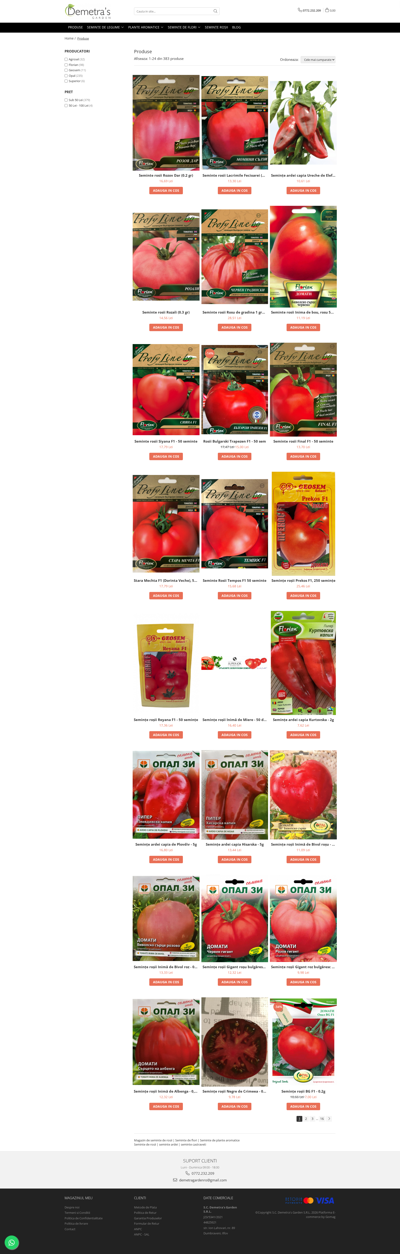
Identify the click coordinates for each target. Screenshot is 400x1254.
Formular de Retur (146, 1223)
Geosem (74, 70)
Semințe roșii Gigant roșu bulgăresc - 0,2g (235, 966)
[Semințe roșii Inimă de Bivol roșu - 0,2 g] (303, 794)
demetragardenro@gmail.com (202, 1180)
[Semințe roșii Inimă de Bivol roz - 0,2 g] (166, 918)
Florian (73, 65)
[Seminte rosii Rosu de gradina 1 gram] (234, 256)
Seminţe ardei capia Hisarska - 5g (235, 844)
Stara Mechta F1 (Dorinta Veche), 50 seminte (167, 580)
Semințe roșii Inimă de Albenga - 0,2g (166, 1091)
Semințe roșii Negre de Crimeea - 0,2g (235, 1091)
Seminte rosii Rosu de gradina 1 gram (235, 312)
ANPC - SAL (141, 1234)
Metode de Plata (145, 1207)
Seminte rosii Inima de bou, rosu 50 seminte (304, 312)
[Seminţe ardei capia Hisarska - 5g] (234, 795)
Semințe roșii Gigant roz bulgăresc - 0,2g (304, 966)
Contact (70, 1229)
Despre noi (72, 1207)
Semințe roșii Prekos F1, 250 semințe (303, 580)
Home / (71, 38)
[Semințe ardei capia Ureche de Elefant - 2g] (303, 123)
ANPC (138, 1229)
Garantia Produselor (148, 1218)
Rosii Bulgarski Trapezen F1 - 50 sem (234, 441)
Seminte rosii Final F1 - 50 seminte (303, 441)
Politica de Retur (145, 1213)
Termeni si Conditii (77, 1213)
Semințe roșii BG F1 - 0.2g (303, 1091)
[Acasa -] (88, 11)
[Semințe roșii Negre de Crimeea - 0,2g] (234, 1041)
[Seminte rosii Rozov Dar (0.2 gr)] (166, 123)
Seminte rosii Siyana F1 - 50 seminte (165, 441)
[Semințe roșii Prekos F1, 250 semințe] (303, 524)
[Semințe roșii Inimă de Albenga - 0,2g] (166, 1042)
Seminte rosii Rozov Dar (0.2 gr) (166, 175)
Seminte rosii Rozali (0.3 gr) (166, 312)
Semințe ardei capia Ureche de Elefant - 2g (304, 175)
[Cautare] (215, 11)
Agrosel (74, 59)
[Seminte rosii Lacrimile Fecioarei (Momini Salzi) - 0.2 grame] (234, 122)
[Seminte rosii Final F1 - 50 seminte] (303, 390)
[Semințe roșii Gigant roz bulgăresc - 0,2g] (303, 918)
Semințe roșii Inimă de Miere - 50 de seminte (235, 719)
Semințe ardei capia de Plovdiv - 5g (166, 844)
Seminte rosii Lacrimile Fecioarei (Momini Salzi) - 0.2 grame (235, 175)
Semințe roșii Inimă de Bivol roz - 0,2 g (167, 966)
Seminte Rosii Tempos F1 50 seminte (234, 580)
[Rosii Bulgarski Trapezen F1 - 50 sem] (234, 389)
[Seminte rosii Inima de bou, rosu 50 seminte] (303, 257)
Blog (236, 27)
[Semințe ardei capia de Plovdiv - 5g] (166, 795)
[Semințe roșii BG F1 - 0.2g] (303, 1042)
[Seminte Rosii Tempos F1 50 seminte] (234, 523)
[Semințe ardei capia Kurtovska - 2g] (303, 663)
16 (322, 1118)
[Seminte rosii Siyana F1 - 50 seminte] (166, 389)
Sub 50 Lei (76, 100)
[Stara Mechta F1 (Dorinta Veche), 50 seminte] (166, 524)
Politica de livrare (76, 1223)
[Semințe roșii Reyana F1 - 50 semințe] (166, 663)
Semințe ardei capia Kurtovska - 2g (303, 719)
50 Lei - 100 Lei (78, 105)
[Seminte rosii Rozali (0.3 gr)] (166, 257)
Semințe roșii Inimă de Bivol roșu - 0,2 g (304, 844)
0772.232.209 (202, 1173)
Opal (72, 76)
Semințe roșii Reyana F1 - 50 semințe (166, 719)
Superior (75, 81)
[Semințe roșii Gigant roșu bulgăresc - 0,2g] (234, 918)
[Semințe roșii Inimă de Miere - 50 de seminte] (234, 663)
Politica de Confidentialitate (84, 1218)
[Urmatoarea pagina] (329, 1119)
